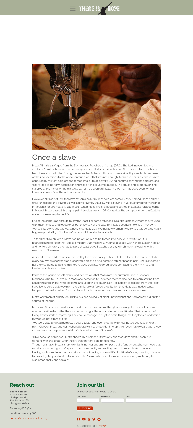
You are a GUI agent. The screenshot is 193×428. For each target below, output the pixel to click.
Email (128, 396)
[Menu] (96, 7)
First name (82, 396)
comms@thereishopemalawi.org (29, 418)
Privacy (102, 426)
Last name (106, 396)
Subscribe (85, 408)
